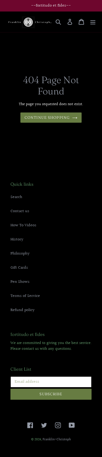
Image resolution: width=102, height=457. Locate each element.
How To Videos (23, 225)
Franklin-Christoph (57, 439)
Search (16, 197)
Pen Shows (20, 282)
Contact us (19, 211)
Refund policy (22, 310)
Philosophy (20, 253)
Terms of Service (25, 296)
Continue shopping (47, 117)
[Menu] (93, 22)
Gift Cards (19, 267)
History (16, 239)
